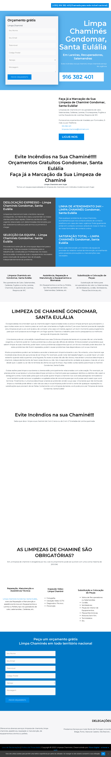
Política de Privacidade (30, 747)
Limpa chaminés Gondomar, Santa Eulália (20, 599)
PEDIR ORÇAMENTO (19, 77)
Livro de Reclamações (11, 747)
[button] (80, 5)
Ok (103, 754)
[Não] (108, 754)
